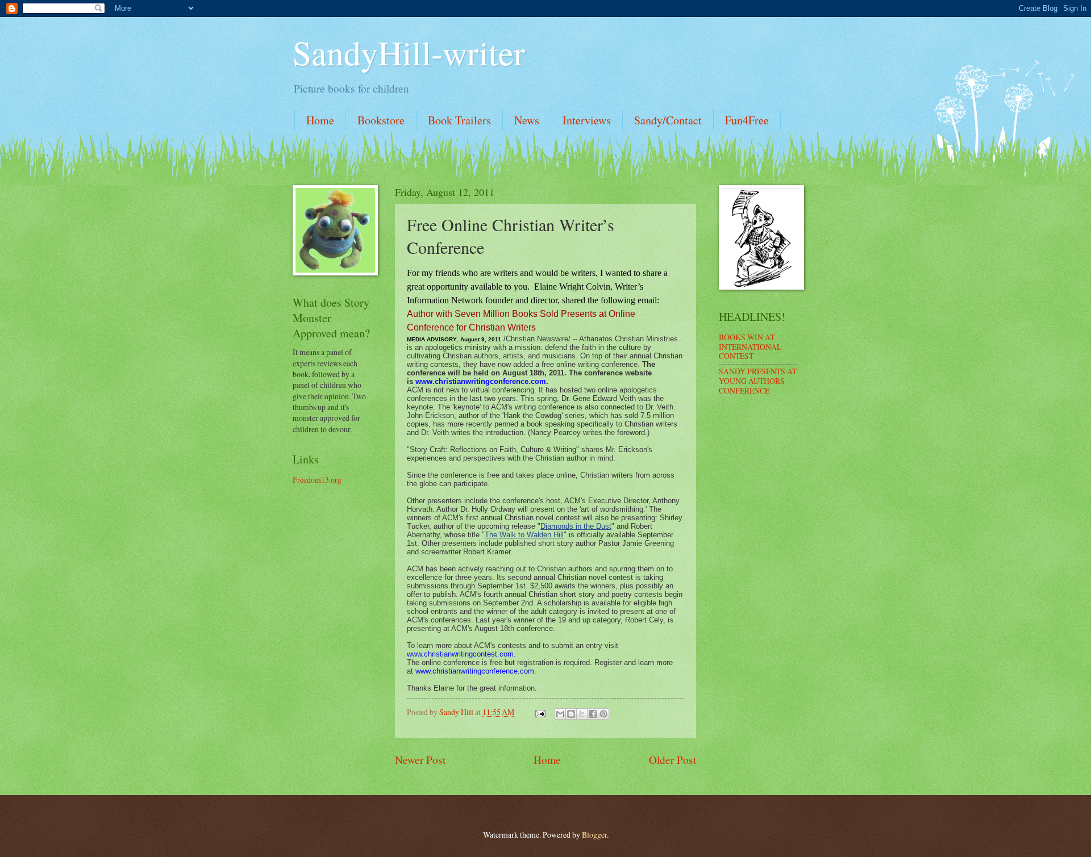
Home (320, 120)
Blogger (594, 834)
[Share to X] (582, 714)
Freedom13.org (317, 479)
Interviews (587, 120)
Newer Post (420, 760)
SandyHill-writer (409, 52)
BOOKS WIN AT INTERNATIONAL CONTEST (750, 346)
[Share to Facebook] (592, 714)
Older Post (672, 760)
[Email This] (560, 714)
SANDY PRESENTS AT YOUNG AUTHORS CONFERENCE (758, 380)
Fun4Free (747, 120)
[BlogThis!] (571, 714)
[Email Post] (540, 711)
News (526, 120)
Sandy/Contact (668, 120)
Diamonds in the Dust (575, 526)
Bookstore (381, 120)
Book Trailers (459, 120)
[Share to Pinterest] (603, 714)
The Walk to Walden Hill (524, 534)
